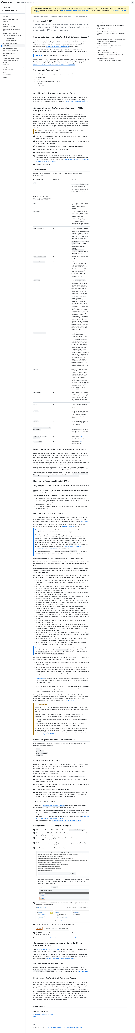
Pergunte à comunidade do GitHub (44, 1014)
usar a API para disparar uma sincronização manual (60, 938)
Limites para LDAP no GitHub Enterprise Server (54, 978)
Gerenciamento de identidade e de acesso (60, 16)
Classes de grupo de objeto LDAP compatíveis (54, 740)
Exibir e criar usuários (67, 526)
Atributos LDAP (40, 170)
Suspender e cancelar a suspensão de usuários (60, 958)
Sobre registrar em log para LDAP (48, 963)
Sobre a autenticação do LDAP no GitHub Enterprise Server (60, 37)
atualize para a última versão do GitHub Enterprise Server (75, 10)
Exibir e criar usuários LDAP (45, 760)
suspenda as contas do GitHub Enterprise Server (66, 820)
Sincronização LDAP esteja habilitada (54, 805)
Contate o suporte (39, 1016)
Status (59, 1027)
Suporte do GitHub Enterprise (52, 734)
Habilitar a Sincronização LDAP (47, 513)
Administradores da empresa (40, 16)
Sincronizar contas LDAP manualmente (51, 826)
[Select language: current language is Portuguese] (132, 2)
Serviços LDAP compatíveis (45, 70)
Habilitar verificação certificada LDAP (50, 481)
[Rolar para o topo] (131, 1029)
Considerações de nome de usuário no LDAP (53, 93)
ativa (81, 436)
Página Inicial (7, 7)
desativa (82, 428)
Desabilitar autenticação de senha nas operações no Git (58, 449)
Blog (81, 1027)
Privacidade (53, 1027)
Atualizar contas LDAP (43, 801)
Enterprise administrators (11, 10)
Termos (47, 1027)
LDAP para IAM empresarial (80, 16)
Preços (63, 1027)
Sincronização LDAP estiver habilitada (47, 949)
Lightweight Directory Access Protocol (57, 46)
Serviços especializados (73, 1027)
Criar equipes (84, 521)
